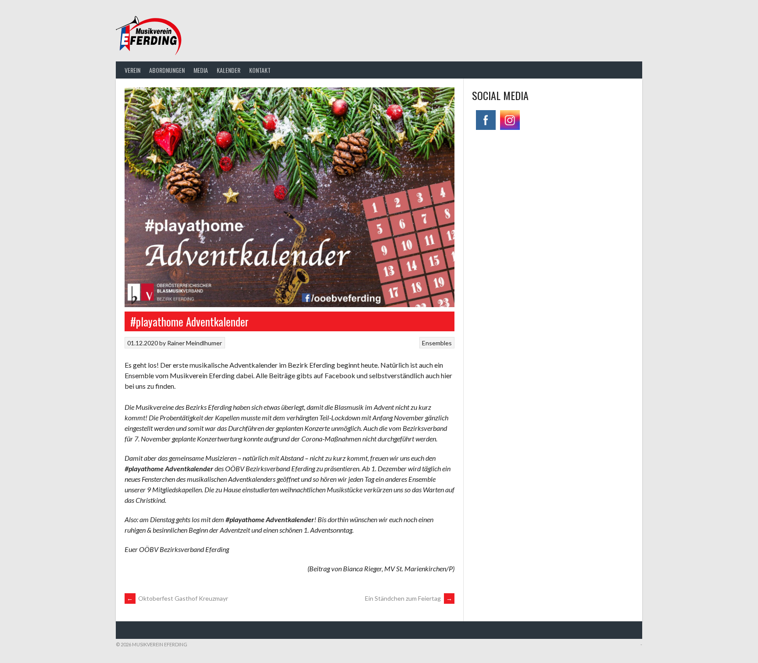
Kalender (228, 70)
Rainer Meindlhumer (194, 343)
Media (200, 70)
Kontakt (260, 70)
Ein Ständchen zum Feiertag (408, 598)
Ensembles (437, 343)
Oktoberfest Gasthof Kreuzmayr (177, 598)
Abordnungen (167, 70)
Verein (132, 70)
